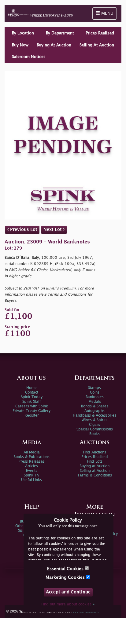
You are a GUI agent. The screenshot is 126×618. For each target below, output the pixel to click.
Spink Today (32, 397)
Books (94, 434)
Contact (31, 392)
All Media (32, 452)
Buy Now (20, 45)
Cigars (94, 424)
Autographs (94, 411)
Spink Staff (31, 401)
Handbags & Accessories (94, 415)
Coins (94, 392)
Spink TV (31, 475)
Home (31, 388)
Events (31, 470)
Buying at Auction (94, 466)
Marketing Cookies (66, 577)
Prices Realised (100, 33)
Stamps (94, 388)
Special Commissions (94, 429)
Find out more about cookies (67, 604)
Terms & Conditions (94, 475)
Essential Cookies (66, 569)
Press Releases (31, 461)
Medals (94, 401)
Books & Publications (31, 457)
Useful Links (31, 480)
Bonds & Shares (94, 406)
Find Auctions (94, 452)
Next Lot (53, 229)
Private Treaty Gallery (31, 411)
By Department (60, 33)
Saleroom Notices (29, 57)
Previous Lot (23, 229)
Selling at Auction (94, 470)
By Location (23, 33)
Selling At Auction (97, 45)
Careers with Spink (31, 406)
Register (31, 415)
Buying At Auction (54, 45)
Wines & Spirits (94, 420)
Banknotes (95, 397)
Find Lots (94, 461)
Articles (31, 466)
